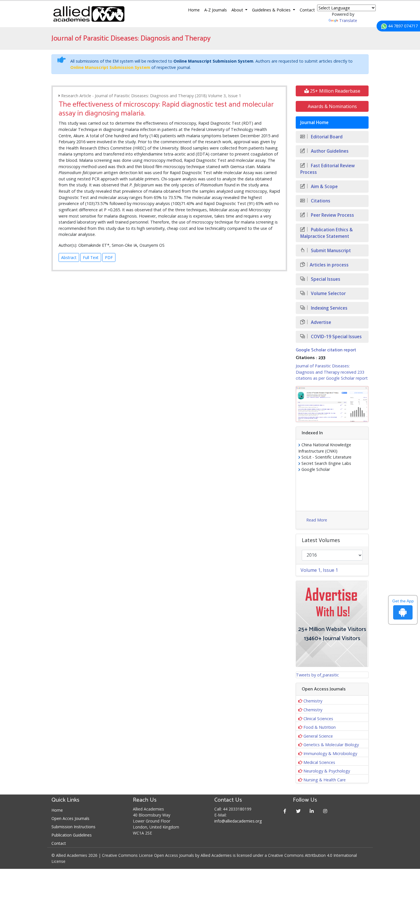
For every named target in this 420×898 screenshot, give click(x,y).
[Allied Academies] (88, 14)
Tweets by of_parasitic (317, 675)
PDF (109, 257)
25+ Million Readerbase (334, 91)
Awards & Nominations (332, 106)
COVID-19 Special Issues (336, 337)
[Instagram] (325, 811)
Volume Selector (328, 293)
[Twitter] (298, 811)
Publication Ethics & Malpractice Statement (326, 233)
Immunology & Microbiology (330, 753)
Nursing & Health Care (324, 779)
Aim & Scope (324, 187)
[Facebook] (285, 811)
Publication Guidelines (71, 835)
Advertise (320, 322)
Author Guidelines (329, 151)
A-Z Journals (215, 10)
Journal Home (314, 123)
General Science (318, 736)
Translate (348, 20)
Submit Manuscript (330, 251)
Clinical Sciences (318, 718)
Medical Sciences (319, 762)
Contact (307, 10)
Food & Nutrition (319, 727)
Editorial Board (326, 137)
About (237, 10)
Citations (320, 201)
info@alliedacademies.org (238, 821)
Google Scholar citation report (326, 350)
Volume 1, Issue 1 (319, 570)
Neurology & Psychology (326, 771)
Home (194, 10)
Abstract (69, 257)
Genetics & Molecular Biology (331, 744)
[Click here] (332, 404)
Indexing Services (328, 308)
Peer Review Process (332, 215)
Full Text (91, 257)
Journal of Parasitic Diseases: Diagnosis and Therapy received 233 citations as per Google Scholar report (332, 372)
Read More (316, 520)
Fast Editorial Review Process (327, 169)
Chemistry (312, 701)
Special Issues (325, 279)
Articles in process (329, 265)
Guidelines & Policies (272, 10)
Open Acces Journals (70, 818)
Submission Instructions (73, 826)
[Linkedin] (312, 811)
